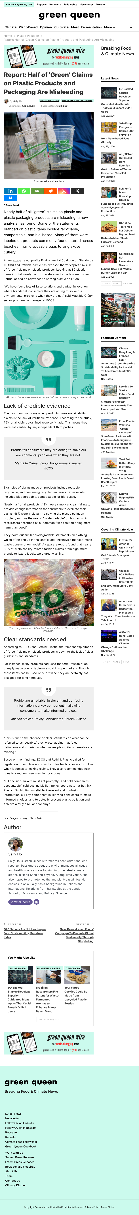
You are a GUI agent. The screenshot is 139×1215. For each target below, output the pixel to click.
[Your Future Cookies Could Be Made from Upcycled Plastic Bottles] (77, 975)
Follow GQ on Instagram (20, 1127)
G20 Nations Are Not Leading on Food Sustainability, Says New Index (25, 933)
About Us (11, 1171)
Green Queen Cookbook (20, 1146)
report (62, 544)
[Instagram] (64, 191)
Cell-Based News (17, 968)
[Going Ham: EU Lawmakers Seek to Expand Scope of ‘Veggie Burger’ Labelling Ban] (109, 258)
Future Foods (73, 968)
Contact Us (12, 1180)
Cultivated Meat (66, 27)
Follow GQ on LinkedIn (19, 1123)
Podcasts (55, 4)
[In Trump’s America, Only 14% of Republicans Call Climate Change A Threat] (109, 544)
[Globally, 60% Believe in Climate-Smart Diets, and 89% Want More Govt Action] (109, 574)
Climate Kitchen (15, 1185)
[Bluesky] (10, 198)
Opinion (46, 27)
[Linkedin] (10, 191)
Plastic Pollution (49, 100)
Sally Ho (15, 854)
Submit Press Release (19, 1157)
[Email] (37, 191)
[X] (77, 191)
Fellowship (70, 4)
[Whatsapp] (24, 191)
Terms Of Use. (108, 1207)
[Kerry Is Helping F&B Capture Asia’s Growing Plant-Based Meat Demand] (109, 497)
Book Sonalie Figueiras (20, 1166)
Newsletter (86, 4)
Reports (42, 4)
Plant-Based (28, 27)
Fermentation (91, 27)
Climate (10, 27)
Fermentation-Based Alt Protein (50, 968)
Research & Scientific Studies (77, 100)
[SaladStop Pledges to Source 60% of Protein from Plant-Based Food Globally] (109, 127)
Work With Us (14, 1152)
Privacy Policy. (92, 1207)
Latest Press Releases (19, 1162)
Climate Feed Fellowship (21, 1141)
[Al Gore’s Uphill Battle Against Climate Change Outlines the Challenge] (109, 636)
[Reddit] (50, 191)
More (99, 4)
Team (8, 1176)
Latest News (13, 1113)
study (17, 260)
